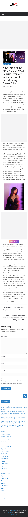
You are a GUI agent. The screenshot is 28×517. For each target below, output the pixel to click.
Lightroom (3, 466)
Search (25, 396)
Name (3, 356)
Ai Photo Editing (5, 439)
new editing (4, 468)
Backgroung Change (6, 446)
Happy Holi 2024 (5, 456)
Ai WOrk (3, 444)
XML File (3, 493)
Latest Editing (4, 463)
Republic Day (4, 476)
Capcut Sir (3, 449)
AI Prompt (3, 441)
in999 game (4, 498)
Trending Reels (4, 480)
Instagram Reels (5, 458)
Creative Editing (5, 453)
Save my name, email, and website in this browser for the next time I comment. (12, 382)
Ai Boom (3, 431)
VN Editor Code (5, 485)
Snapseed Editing (5, 478)
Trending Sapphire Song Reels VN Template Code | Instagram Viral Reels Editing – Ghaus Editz (14, 318)
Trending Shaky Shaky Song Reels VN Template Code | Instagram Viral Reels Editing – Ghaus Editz (14, 310)
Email (3, 363)
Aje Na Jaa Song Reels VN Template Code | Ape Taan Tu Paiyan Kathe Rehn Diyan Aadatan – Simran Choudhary (14, 407)
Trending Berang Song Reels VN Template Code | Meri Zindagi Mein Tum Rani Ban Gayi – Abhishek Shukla (13, 413)
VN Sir (2, 488)
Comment (4, 336)
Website (3, 371)
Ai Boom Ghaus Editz (6, 434)
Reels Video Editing (5, 473)
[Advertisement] (14, 35)
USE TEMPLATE (14, 241)
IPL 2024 (3, 461)
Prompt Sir (3, 471)
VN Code (3, 483)
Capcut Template (6, 64)
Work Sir (3, 490)
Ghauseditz (13, 86)
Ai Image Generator (6, 436)
